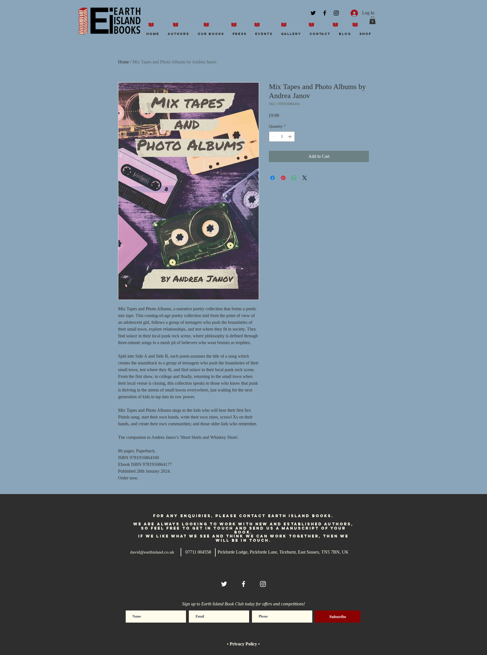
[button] (372, 20)
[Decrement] (273, 136)
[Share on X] (304, 177)
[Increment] (290, 136)
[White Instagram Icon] (263, 584)
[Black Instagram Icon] (336, 13)
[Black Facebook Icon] (324, 13)
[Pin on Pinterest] (283, 177)
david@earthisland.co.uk (152, 552)
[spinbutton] (282, 136)
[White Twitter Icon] (224, 584)
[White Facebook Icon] (243, 584)
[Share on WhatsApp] (294, 177)
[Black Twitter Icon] (313, 13)
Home (123, 61)
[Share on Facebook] (272, 177)
